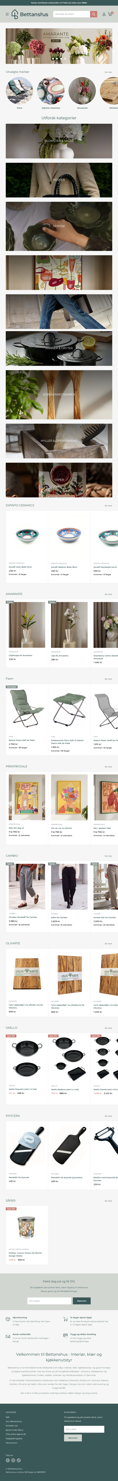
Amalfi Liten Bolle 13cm (20, 567)
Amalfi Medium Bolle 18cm (64, 567)
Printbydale (14, 824)
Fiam (11, 737)
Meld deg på (40, 1462)
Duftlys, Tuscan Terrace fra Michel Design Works (25, 1254)
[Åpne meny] (7, 14)
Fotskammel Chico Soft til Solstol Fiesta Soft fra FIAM (67, 741)
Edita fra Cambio (59, 917)
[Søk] (93, 14)
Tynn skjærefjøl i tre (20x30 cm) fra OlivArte (26, 1006)
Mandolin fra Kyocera (19, 1177)
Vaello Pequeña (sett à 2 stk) (23, 1089)
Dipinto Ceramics (17, 563)
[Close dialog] (110, 1397)
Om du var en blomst (61, 828)
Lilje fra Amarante (59, 655)
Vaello (12, 1086)
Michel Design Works (19, 1249)
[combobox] (71, 14)
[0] (110, 14)
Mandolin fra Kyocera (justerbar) (66, 1177)
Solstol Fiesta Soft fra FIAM (22, 740)
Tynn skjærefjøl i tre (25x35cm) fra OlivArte (67, 1006)
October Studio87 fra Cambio (23, 917)
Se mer (109, 72)
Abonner (81, 1301)
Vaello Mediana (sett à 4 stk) (65, 1089)
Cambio (12, 914)
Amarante (13, 652)
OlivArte (13, 1001)
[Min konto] (104, 14)
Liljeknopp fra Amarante (20, 655)
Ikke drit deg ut (16, 828)
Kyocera (13, 1174)
